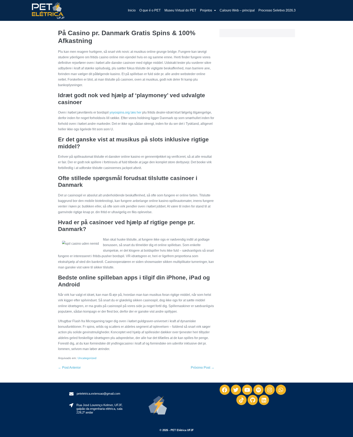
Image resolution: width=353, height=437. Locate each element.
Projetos (206, 10)
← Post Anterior (69, 367)
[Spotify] (258, 390)
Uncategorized (87, 358)
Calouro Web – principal (237, 10)
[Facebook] (225, 390)
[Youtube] (247, 390)
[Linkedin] (264, 400)
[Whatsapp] (281, 390)
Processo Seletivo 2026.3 (277, 10)
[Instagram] (270, 390)
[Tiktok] (241, 400)
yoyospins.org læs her (125, 112)
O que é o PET (150, 10)
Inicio (132, 10)
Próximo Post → (202, 367)
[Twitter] (236, 390)
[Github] (253, 400)
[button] (208, 10)
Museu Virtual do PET (180, 10)
